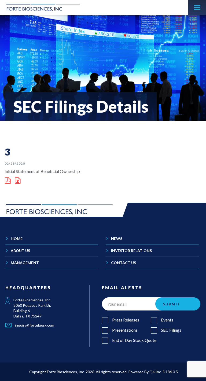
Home (17, 238)
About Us (20, 250)
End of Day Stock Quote (134, 340)
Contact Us (123, 262)
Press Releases (125, 319)
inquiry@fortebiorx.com (34, 325)
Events (167, 319)
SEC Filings (171, 329)
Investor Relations (131, 250)
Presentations (125, 329)
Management (25, 262)
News (116, 238)
